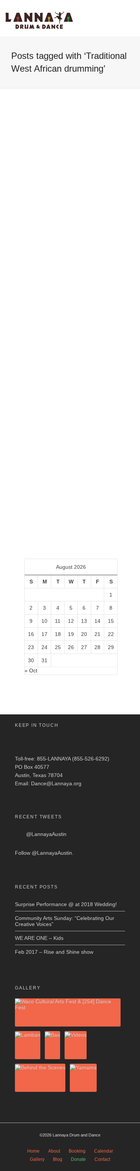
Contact (102, 1159)
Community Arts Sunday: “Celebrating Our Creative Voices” (64, 921)
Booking (77, 1151)
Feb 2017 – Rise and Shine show (54, 952)
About (54, 1151)
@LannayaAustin (46, 834)
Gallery (37, 1159)
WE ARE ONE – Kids (39, 938)
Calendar (103, 1151)
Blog (57, 1159)
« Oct (31, 670)
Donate (78, 1159)
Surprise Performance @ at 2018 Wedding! (66, 904)
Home (33, 1151)
